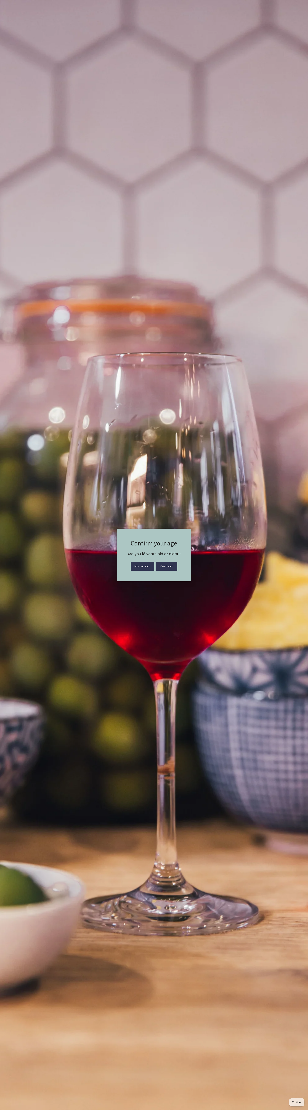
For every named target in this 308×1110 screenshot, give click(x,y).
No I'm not (142, 566)
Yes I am (166, 566)
